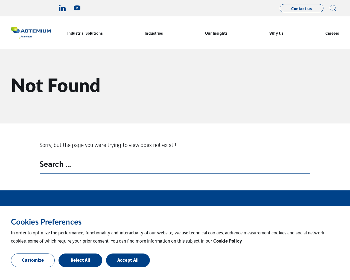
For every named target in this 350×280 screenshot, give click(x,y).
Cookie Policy (227, 240)
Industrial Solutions (85, 33)
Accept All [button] (128, 259)
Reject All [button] (81, 259)
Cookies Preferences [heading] (46, 222)
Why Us (276, 33)
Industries (154, 33)
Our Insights (216, 33)
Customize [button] (33, 259)
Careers (332, 33)
